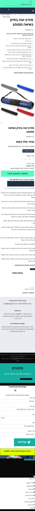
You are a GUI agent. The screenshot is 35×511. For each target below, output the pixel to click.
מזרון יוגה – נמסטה (29, 289)
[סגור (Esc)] (33, 462)
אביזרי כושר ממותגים (11, 14)
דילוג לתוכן (32, 474)
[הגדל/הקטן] (28, 462)
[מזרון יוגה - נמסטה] (26, 280)
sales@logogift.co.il (10, 304)
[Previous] (32, 99)
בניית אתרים (8, 358)
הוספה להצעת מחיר (17, 173)
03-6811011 (23, 304)
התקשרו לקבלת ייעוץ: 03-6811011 (22, 180)
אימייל (33, 423)
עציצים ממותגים (14, 331)
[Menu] (33, 11)
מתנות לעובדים (20, 327)
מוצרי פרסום (29, 327)
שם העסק (32, 406)
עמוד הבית (32, 14)
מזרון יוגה (6, 188)
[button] (34, 476)
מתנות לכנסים (12, 327)
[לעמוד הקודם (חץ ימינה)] (33, 470)
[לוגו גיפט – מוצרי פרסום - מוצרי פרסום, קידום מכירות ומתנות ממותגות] (17, 11)
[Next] (1, 99)
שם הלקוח (32, 398)
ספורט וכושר (9, 329)
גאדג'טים (26, 329)
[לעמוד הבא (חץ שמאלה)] (28, 470)
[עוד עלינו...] (17, 318)
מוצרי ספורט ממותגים (23, 14)
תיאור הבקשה (31, 431)
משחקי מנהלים (18, 329)
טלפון (33, 414)
